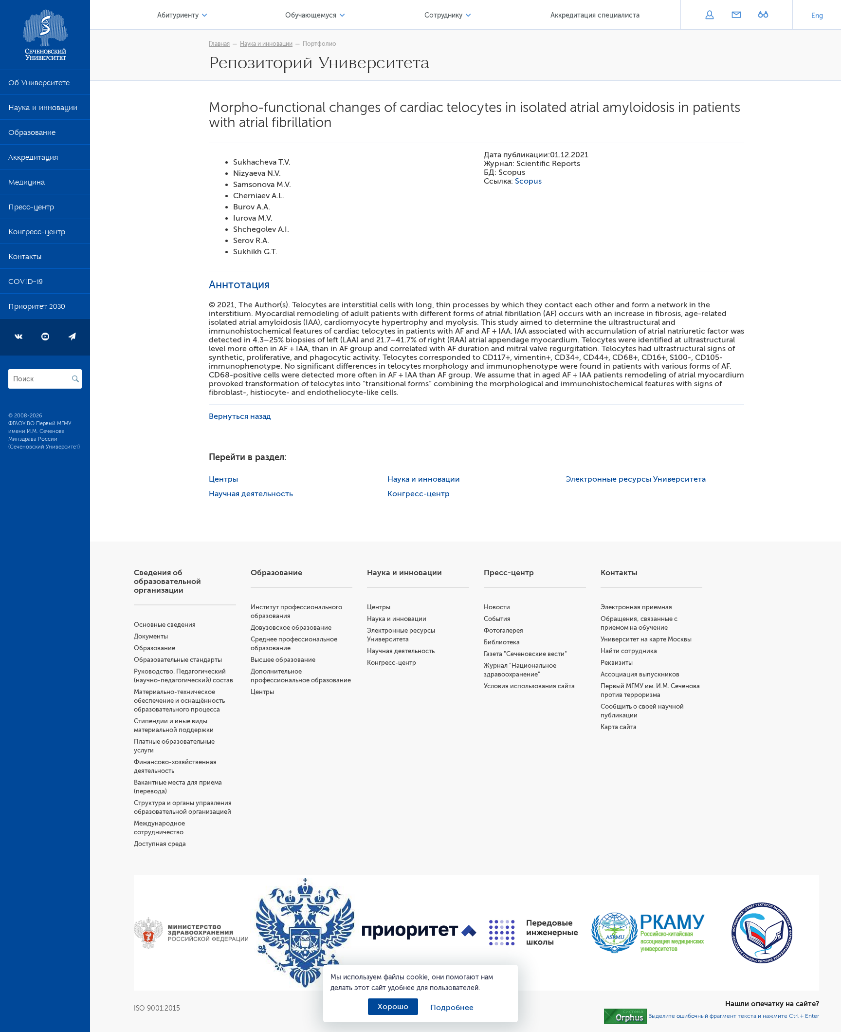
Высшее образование (283, 659)
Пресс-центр (31, 209)
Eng (817, 15)
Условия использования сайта (529, 686)
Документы (151, 636)
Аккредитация (33, 159)
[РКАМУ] (648, 933)
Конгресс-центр (36, 234)
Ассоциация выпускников (640, 674)
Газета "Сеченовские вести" (525, 653)
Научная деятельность (251, 493)
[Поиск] (75, 379)
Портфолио (319, 43)
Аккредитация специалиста (595, 15)
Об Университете (39, 85)
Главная (219, 43)
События (497, 618)
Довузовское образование (291, 627)
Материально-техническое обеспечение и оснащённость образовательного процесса (179, 700)
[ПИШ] (533, 932)
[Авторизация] (709, 15)
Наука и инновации (42, 109)
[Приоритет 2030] (419, 932)
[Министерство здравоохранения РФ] (191, 933)
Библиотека (502, 642)
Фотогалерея (503, 630)
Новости (497, 607)
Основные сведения (165, 624)
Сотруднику (443, 15)
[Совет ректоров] (762, 932)
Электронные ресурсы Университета (636, 479)
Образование (31, 134)
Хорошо (393, 1006)
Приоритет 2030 (36, 308)
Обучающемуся (310, 15)
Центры (223, 479)
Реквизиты (617, 662)
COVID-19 (25, 283)
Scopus (528, 181)
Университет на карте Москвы (646, 639)
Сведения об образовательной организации (167, 581)
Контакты (24, 258)
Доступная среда (160, 843)
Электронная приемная (636, 607)
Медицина (26, 184)
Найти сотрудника (629, 651)
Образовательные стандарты (178, 659)
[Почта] (736, 15)
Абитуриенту (178, 15)
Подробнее (452, 1007)
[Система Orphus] (625, 1015)
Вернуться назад (240, 416)
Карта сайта (619, 727)
